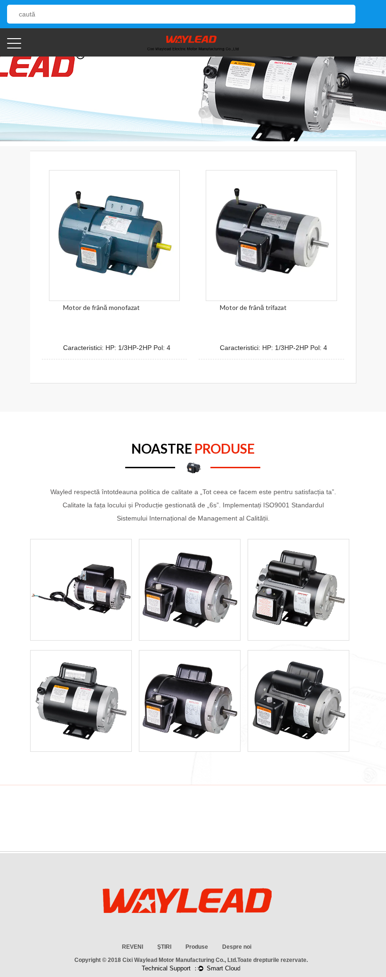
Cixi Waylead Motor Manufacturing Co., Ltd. (179, 960)
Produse (196, 947)
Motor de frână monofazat (101, 307)
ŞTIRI (164, 947)
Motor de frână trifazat (253, 307)
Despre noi (236, 947)
